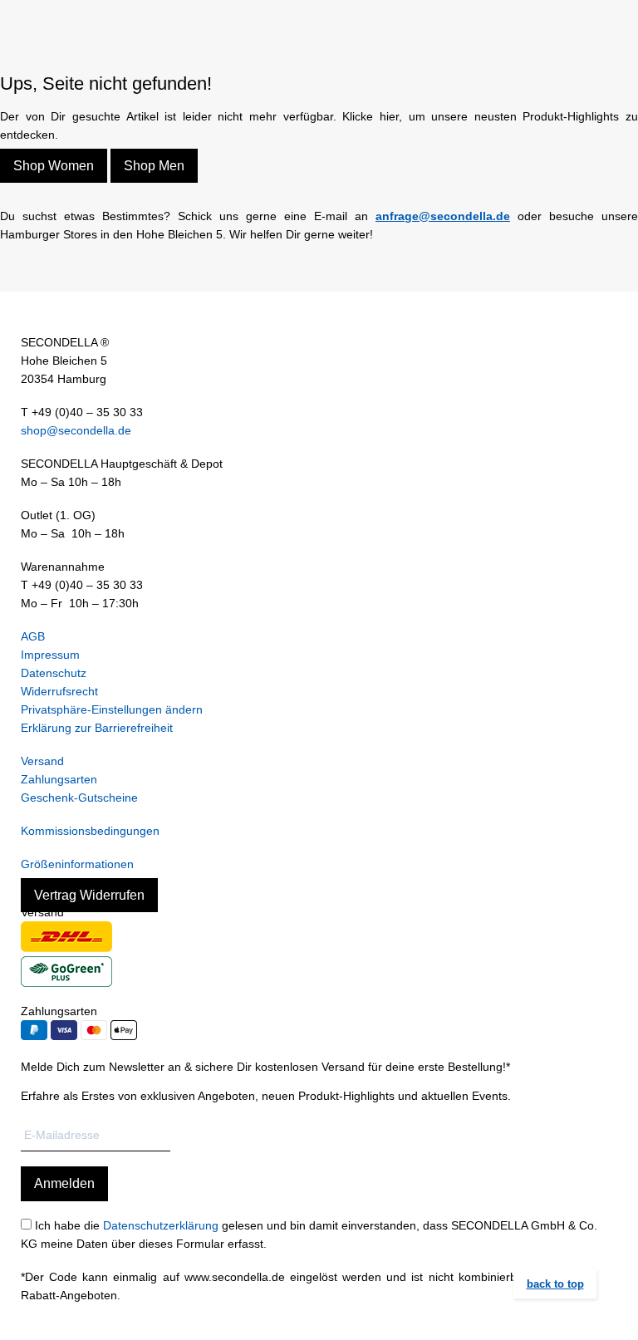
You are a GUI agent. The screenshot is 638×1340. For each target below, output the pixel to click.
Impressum (50, 654)
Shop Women (53, 166)
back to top (555, 1284)
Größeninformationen (77, 864)
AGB (33, 636)
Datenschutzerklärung (160, 1225)
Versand (42, 761)
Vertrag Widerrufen (89, 895)
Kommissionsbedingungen (90, 830)
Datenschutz (53, 673)
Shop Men (154, 166)
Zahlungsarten (59, 779)
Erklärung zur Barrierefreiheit (97, 727)
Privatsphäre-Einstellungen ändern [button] (112, 709)
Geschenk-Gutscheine (79, 797)
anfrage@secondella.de (442, 216)
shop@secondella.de (76, 430)
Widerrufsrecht (59, 691)
